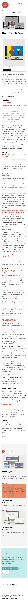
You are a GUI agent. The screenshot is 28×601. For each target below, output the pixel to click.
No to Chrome (6, 229)
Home (3, 12)
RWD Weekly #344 (7, 527)
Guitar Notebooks (14, 598)
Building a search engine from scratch (14, 193)
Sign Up (5, 571)
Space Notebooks (5, 598)
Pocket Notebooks (14, 596)
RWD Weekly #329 (7, 472)
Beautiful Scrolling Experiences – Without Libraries (12, 342)
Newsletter (20, 36)
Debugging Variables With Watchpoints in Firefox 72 (10, 319)
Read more (4, 483)
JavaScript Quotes (8, 375)
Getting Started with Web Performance (10, 174)
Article (8, 12)
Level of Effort (6, 102)
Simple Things (5, 596)
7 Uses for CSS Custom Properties (13, 290)
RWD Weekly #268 (7, 500)
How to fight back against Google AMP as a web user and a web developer (14, 211)
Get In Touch (5, 582)
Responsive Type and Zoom (10, 361)
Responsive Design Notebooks (10, 584)
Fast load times (7, 404)
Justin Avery (20, 595)
